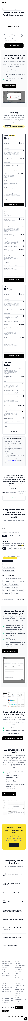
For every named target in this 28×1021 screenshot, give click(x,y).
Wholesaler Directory (10, 460)
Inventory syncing (10, 623)
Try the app (15, 45)
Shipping (17, 975)
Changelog (17, 1003)
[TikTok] (9, 1016)
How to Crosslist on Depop (6, 992)
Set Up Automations (10, 651)
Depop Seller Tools (6, 1002)
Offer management (11, 642)
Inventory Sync (18, 971)
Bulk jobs (8, 638)
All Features (17, 963)
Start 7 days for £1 (14, 204)
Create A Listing (9, 794)
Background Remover (20, 965)
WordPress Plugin (19, 979)
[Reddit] (14, 1018)
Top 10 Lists (17, 995)
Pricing (3, 971)
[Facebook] (12, 1016)
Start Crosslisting (9, 85)
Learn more (14, 845)
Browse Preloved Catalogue (19, 992)
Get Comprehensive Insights (13, 738)
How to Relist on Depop (7, 998)
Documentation (5, 973)
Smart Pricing (18, 967)
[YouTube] (22, 1016)
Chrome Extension (6, 975)
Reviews (17, 997)
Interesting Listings (19, 989)
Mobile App (17, 977)
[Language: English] (25, 1018)
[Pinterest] (18, 1016)
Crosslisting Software (7, 963)
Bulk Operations (18, 973)
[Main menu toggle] (25, 2)
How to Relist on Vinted (7, 1000)
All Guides (4, 985)
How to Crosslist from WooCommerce (7, 988)
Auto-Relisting (18, 969)
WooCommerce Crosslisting (5, 966)
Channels (4, 969)
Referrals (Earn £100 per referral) (20, 1000)
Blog (16, 987)
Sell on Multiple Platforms (5, 995)
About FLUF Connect (20, 985)
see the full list (21, 599)
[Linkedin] (15, 1016)
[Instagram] (5, 1016)
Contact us (14, 431)
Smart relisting (9, 631)
